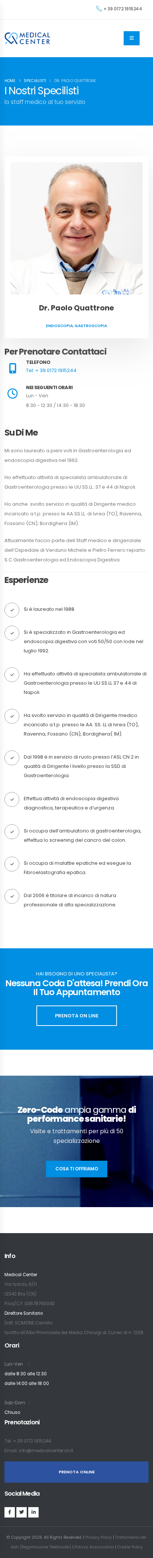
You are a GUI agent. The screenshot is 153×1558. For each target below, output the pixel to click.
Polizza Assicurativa (94, 1547)
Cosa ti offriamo (76, 1169)
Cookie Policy (130, 1547)
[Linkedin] (33, 1512)
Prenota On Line (76, 1016)
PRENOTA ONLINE (77, 1472)
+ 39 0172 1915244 (123, 9)
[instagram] (21, 1512)
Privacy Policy (98, 1537)
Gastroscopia (91, 326)
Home (10, 81)
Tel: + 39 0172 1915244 (51, 370)
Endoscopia (59, 326)
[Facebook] (9, 1512)
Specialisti (35, 81)
